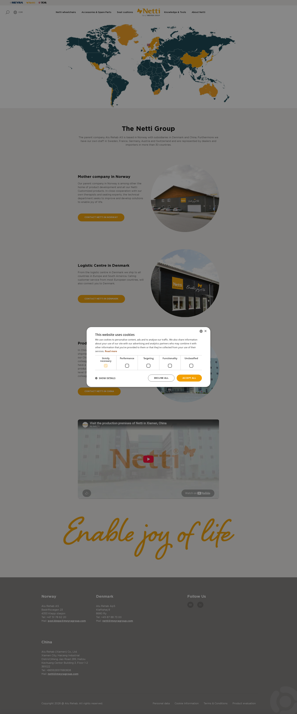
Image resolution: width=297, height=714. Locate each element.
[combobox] (201, 331)
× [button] (205, 331)
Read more (111, 351)
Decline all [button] (161, 377)
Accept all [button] (189, 377)
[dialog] (148, 357)
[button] (105, 378)
